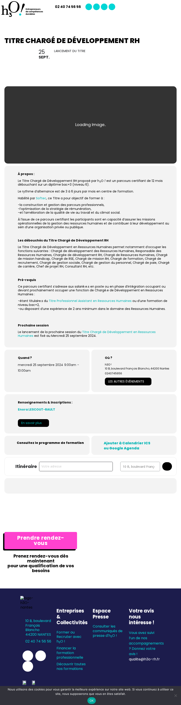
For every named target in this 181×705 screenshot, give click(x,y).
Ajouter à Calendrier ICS (127, 443)
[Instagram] (96, 7)
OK (92, 700)
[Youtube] (112, 7)
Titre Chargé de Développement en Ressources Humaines (87, 334)
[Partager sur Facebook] (68, 485)
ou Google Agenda (121, 448)
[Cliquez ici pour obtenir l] (167, 466)
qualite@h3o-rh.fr (144, 659)
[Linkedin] (88, 7)
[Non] (175, 695)
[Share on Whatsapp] (90, 485)
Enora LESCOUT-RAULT (36, 409)
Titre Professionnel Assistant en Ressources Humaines (90, 301)
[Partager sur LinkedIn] (79, 485)
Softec (41, 198)
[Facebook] (104, 7)
